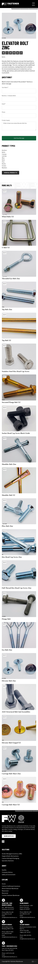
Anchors (4, 150)
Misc (3, 158)
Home (4, 884)
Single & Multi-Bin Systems (10, 856)
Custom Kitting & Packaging (10, 858)
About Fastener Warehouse (10, 889)
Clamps (4, 154)
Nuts (3, 160)
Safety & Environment (8, 875)
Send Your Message (19, 138)
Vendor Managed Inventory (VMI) (12, 854)
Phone (3, 112)
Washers (4, 168)
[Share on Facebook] (3, 52)
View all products (10, 173)
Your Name (5, 87)
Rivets (4, 164)
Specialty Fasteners (8, 861)
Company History (7, 872)
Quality (4, 870)
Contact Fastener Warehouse (10, 895)
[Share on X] (7, 52)
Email (3, 104)
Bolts (3, 57)
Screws (4, 166)
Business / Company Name (9, 95)
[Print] (17, 52)
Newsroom (5, 891)
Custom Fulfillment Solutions (11, 886)
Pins (3, 162)
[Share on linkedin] (10, 52)
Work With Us (9, 836)
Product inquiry (6, 120)
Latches (4, 156)
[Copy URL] (21, 52)
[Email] (14, 52)
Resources (5, 893)
